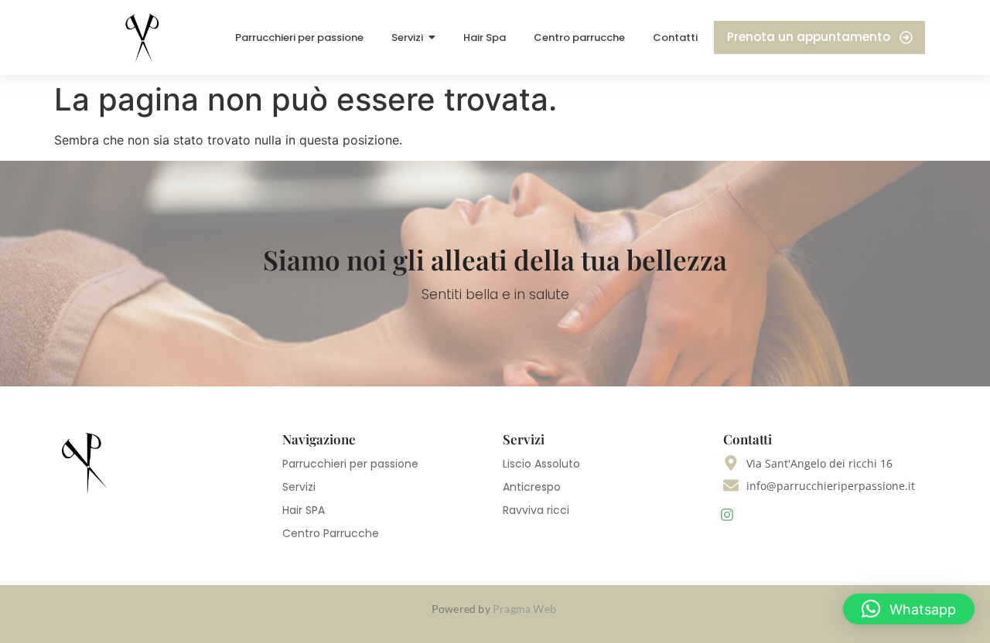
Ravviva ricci (536, 510)
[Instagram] (727, 515)
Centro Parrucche (330, 533)
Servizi (299, 487)
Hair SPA (303, 510)
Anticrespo (532, 487)
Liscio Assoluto (541, 463)
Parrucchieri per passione (350, 463)
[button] (909, 609)
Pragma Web (525, 608)
